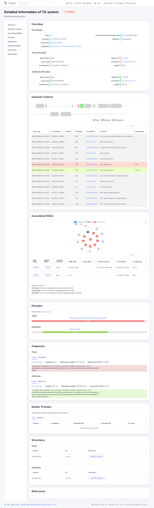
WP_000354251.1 (92, 176)
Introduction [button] (120, 3)
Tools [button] (98, 3)
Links (8, 504)
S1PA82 (125, 58)
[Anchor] (44, 24)
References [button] (132, 3)
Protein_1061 (90, 142)
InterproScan (46, 312)
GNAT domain (75, 329)
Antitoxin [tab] (40, 418)
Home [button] (70, 3)
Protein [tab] (34, 357)
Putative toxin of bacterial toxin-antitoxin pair (88, 318)
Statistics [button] (88, 3)
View (36, 267)
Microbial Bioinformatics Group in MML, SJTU (39, 504)
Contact (17, 504)
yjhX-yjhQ (125, 35)
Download (38, 362)
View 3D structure (97, 456)
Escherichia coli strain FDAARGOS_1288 (66, 46)
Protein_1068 (90, 181)
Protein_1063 (90, 153)
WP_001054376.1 (129, 62)
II (51, 35)
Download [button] (109, 3)
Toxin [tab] (33, 418)
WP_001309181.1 (129, 81)
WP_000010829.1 (92, 193)
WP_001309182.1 (92, 159)
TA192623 (70, 12)
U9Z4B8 (125, 77)
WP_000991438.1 (92, 136)
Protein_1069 (90, 187)
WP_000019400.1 (92, 148)
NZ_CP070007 (57, 43)
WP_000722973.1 (92, 198)
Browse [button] (79, 3)
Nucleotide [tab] (42, 357)
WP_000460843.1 (92, 204)
